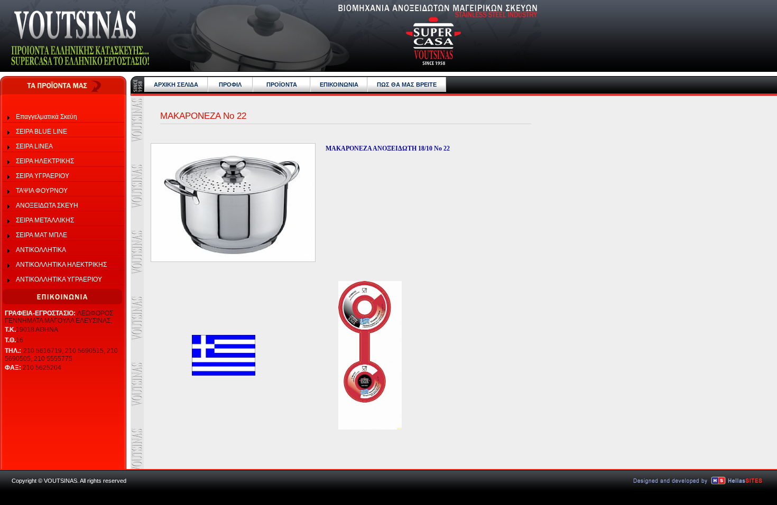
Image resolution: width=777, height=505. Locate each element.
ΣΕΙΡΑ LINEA (34, 146)
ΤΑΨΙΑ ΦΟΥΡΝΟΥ (42, 190)
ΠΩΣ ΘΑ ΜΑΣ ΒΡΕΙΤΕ (407, 84)
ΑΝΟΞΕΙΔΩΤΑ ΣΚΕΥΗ (47, 205)
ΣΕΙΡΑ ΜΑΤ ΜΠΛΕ (41, 235)
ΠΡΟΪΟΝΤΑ (281, 84)
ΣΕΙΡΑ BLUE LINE (41, 131)
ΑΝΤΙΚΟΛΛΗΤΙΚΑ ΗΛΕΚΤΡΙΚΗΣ (61, 264)
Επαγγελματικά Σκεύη (46, 116)
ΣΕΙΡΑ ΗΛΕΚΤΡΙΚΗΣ (45, 161)
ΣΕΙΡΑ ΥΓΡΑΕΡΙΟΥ (42, 176)
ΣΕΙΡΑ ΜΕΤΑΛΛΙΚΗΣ (45, 220)
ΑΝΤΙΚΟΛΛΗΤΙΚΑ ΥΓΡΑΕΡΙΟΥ (59, 279)
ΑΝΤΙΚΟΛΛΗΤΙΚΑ (41, 250)
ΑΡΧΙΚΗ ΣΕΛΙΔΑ (176, 84)
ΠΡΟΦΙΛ (230, 84)
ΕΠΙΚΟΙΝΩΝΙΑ (339, 84)
